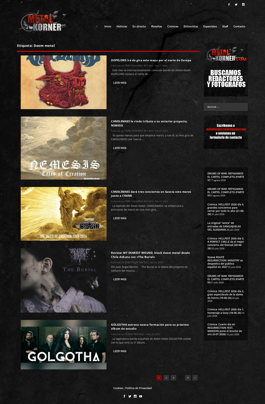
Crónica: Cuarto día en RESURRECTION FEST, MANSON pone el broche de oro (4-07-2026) (224, 329)
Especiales (210, 26)
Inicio (107, 26)
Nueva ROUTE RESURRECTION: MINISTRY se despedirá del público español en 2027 (225, 262)
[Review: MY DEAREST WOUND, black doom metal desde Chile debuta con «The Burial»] (64, 280)
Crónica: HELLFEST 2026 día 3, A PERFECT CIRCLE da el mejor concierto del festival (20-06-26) (225, 243)
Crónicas (172, 26)
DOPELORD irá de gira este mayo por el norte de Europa (151, 60)
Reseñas (156, 26)
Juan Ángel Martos (136, 262)
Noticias (122, 26)
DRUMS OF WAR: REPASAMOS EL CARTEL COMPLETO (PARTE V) (225, 177)
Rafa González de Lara (139, 65)
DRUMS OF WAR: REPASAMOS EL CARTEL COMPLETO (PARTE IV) (225, 192)
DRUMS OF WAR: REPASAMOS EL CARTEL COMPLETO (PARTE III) (225, 279)
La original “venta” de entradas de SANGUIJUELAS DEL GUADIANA (224, 226)
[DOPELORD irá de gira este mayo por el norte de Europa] (64, 82)
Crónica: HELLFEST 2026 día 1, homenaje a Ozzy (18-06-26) (225, 311)
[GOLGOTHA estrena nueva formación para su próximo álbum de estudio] (64, 344)
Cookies (118, 388)
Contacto (239, 26)
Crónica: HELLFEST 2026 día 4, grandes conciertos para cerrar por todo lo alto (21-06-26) (225, 209)
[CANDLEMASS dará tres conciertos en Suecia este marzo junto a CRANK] (64, 214)
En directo (139, 26)
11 (188, 377)
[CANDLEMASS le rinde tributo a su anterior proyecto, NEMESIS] (64, 148)
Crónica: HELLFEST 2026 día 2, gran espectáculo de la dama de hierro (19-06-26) (225, 294)
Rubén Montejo (134, 334)
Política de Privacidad (138, 388)
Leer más (119, 82)
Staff (225, 26)
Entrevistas (191, 26)
